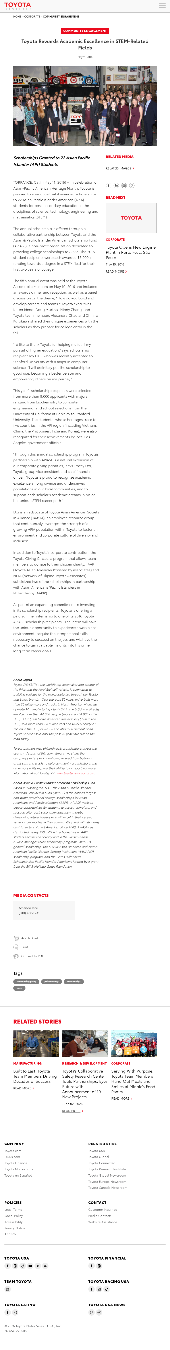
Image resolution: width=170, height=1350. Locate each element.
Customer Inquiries (102, 1209)
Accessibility (13, 1222)
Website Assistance (102, 1222)
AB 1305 (10, 1234)
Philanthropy (51, 981)
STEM (19, 987)
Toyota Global (98, 1156)
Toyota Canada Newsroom (108, 1187)
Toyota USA (96, 1150)
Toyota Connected (101, 1163)
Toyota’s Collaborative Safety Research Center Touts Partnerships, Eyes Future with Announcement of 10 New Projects (85, 1083)
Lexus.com (12, 1156)
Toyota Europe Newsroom (107, 1181)
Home (17, 16)
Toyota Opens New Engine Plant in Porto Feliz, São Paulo (131, 252)
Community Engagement (61, 16)
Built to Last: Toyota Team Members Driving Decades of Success (35, 1076)
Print (24, 947)
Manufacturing (27, 1063)
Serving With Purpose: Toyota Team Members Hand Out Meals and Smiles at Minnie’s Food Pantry (133, 1081)
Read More (115, 271)
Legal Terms (13, 1209)
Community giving (26, 981)
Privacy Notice (14, 1228)
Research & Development (84, 1063)
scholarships (74, 981)
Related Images (118, 168)
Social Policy (13, 1215)
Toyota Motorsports (18, 1169)
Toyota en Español (18, 1175)
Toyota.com (12, 1150)
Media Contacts (100, 1215)
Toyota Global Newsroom (107, 1175)
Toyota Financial (16, 1163)
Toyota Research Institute (107, 1169)
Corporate (32, 16)
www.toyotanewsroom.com (75, 773)
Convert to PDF (32, 956)
